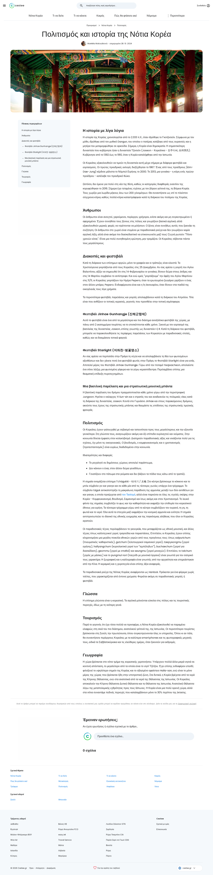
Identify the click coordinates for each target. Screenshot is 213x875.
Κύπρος (13, 856)
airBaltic (14, 824)
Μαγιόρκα (62, 856)
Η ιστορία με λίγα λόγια (31, 130)
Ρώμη (108, 850)
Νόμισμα (151, 16)
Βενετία (109, 845)
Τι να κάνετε (80, 16)
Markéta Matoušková (97, 43)
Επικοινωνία (161, 829)
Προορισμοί (92, 25)
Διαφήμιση (51, 868)
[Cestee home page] (16, 5)
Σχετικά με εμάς (162, 824)
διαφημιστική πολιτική (187, 703)
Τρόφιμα (14, 786)
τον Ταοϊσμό (128, 494)
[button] (4, 5)
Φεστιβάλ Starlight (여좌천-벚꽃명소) (41, 152)
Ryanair (14, 829)
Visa (157, 786)
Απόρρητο (40, 868)
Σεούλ (12, 799)
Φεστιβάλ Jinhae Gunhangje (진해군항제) (43, 146)
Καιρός (100, 16)
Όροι (31, 868)
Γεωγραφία (26, 182)
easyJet (62, 834)
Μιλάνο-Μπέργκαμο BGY (21, 834)
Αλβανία (61, 850)
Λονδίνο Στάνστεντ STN (116, 824)
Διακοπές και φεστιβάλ (31, 141)
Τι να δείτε (58, 16)
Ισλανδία (14, 850)
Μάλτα (61, 845)
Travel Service (64, 840)
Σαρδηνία (110, 829)
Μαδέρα (13, 845)
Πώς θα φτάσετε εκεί (125, 16)
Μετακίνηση (63, 781)
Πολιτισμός (121, 25)
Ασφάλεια (110, 786)
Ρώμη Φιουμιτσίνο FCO (68, 829)
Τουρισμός (26, 176)
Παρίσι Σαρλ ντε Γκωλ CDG (117, 840)
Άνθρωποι (26, 135)
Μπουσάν (62, 799)
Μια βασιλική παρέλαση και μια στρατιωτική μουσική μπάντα (43, 159)
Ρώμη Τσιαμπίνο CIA (114, 834)
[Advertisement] (44, 213)
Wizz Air (13, 840)
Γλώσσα (25, 171)
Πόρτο (108, 856)
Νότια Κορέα (36, 16)
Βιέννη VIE (62, 824)
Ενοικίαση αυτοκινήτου (116, 781)
